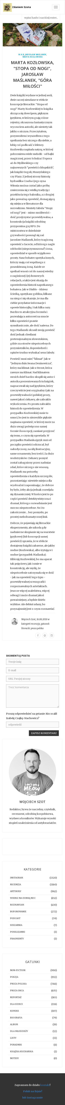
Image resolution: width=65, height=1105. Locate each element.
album (14, 1024)
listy (13, 1038)
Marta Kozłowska (33, 57)
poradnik (16, 1044)
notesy (14, 1058)
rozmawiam (17, 904)
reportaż (15, 997)
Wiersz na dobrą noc (23, 898)
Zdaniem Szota (21, 7)
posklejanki (17, 932)
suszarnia (16, 925)
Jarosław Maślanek (35, 55)
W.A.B (21, 55)
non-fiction (17, 970)
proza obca (17, 990)
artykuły (15, 891)
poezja (14, 977)
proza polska (37, 628)
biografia (16, 1017)
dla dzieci (16, 1004)
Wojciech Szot (28, 619)
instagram (16, 877)
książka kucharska (21, 1051)
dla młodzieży (19, 1031)
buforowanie (18, 911)
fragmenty (17, 938)
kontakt (45, 1085)
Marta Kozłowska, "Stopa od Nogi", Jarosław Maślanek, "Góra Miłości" (32, 74)
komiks (14, 1011)
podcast (15, 918)
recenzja (35, 623)
